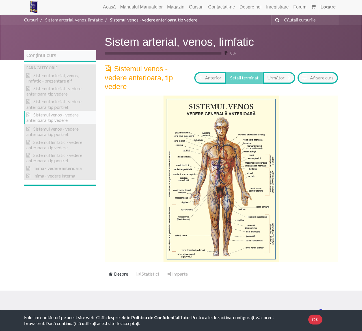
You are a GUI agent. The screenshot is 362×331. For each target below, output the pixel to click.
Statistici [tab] (150, 273)
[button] (60, 68)
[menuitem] (109, 7)
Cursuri (31, 19)
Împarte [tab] (179, 273)
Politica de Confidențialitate (160, 317)
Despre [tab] (120, 273)
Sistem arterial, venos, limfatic (179, 42)
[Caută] (276, 20)
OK (315, 319)
